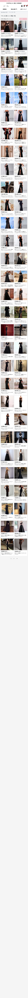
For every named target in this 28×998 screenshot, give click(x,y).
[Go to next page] (16, 558)
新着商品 (5, 9)
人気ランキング (23, 9)
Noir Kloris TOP (4, 12)
